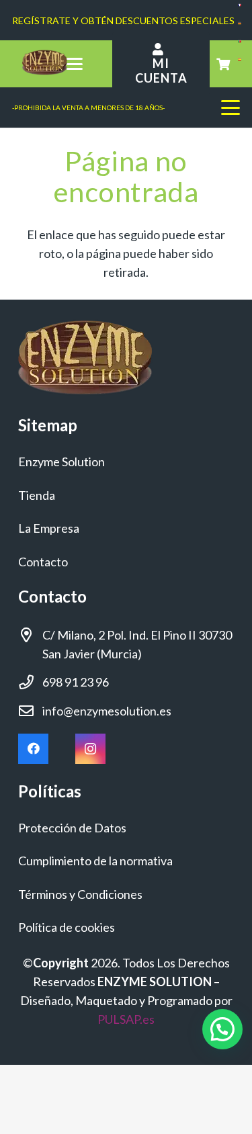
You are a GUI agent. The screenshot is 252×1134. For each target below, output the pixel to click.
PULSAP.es (126, 1019)
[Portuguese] (239, 38)
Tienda (36, 495)
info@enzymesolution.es (106, 710)
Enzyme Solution (61, 461)
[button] (74, 64)
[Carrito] (223, 63)
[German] (239, 20)
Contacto (43, 561)
